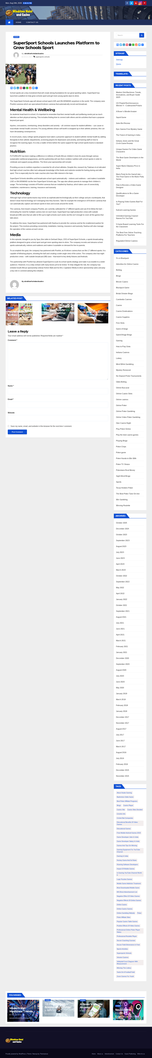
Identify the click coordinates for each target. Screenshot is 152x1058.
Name (11, 386)
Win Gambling (122, 500)
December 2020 (122, 658)
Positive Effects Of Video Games (128, 926)
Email (11, 399)
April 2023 (120, 564)
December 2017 (122, 717)
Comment (12, 340)
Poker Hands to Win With (126, 458)
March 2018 (121, 699)
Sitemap (119, 60)
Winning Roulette (123, 505)
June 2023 (120, 558)
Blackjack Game (122, 288)
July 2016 (120, 758)
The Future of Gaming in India (128, 135)
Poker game (121, 452)
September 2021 (123, 611)
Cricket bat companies (125, 818)
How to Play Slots (123, 346)
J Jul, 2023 (13, 318)
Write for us (141, 1054)
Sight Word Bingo (123, 476)
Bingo (118, 276)
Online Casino (122, 904)
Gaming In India (122, 856)
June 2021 (120, 629)
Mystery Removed (123, 370)
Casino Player (128, 805)
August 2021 (121, 617)
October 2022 (121, 576)
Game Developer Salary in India (128, 841)
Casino (119, 305)
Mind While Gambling (125, 364)
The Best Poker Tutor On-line (128, 494)
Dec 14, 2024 (52, 1010)
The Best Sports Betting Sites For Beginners (55, 313)
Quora (118, 64)
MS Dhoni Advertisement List (127, 892)
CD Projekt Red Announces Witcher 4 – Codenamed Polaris (58, 1008)
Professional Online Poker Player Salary (128, 931)
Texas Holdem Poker (124, 488)
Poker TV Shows (123, 464)
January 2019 (121, 694)
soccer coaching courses (126, 940)
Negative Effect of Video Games (128, 896)
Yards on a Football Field (126, 972)
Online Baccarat (122, 388)
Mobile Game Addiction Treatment (129, 883)
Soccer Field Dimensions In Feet (128, 945)
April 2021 (120, 635)
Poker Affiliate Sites (123, 917)
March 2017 (121, 747)
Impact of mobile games (125, 869)
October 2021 (121, 605)
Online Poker (121, 405)
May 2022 (120, 588)
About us (100, 1054)
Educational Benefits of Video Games (127, 823)
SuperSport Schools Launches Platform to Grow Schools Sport (56, 45)
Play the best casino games (127, 435)
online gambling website (126, 913)
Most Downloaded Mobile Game (128, 888)
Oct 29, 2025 (16, 1015)
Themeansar (44, 1054)
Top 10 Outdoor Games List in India (20, 313)
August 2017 (121, 729)
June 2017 (120, 741)
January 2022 (121, 599)
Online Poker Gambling (125, 411)
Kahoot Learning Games (126, 210)
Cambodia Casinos (124, 299)
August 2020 (121, 670)
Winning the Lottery (124, 968)
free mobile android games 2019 (129, 833)
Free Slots (120, 323)
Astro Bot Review (123, 123)
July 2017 (120, 735)
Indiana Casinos (122, 352)
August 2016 (121, 752)
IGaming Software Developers (127, 864)
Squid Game (121, 117)
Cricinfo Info (121, 814)
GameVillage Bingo (124, 335)
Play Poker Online (123, 429)
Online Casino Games (124, 909)
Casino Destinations (124, 311)
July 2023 (120, 552)
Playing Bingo (122, 441)
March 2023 (121, 570)
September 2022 (123, 582)
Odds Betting (121, 382)
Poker (139, 913)
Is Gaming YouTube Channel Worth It (129, 874)
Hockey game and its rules (127, 860)
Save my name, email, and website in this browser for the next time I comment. (41, 426)
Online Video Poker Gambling (128, 417)
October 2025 (121, 523)
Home (18, 22)
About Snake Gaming (124, 793)
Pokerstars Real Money (125, 470)
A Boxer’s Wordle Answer (126, 111)
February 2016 (122, 764)
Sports (16, 37)
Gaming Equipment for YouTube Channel (128, 851)
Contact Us (32, 22)
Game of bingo (122, 329)
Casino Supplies (123, 317)
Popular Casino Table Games (127, 921)
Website (11, 413)
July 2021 (120, 623)
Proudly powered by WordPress (16, 1054)
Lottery (119, 358)
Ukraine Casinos (122, 957)
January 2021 (121, 652)
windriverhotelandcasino (34, 54)
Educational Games (124, 828)
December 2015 (122, 770)
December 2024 (122, 529)
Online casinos (122, 399)
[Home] (9, 22)
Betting (119, 270)
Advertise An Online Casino (127, 264)
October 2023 (121, 535)
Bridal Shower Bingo (124, 293)
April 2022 (120, 593)
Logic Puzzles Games (124, 879)
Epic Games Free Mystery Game (129, 129)
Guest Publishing (130, 1054)
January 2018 (121, 711)
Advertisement (109, 1054)
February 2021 (122, 646)
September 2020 (123, 664)
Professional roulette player (127, 936)
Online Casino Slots (124, 394)
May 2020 (120, 688)
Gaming (119, 341)
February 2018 (122, 705)
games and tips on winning (127, 845)
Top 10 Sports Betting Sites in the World (94, 313)
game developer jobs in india (127, 837)
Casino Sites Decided (134, 809)
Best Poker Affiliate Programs (127, 801)
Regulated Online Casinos (127, 241)
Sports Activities (122, 949)
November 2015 (122, 776)
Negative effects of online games (129, 900)
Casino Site (121, 809)
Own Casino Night (123, 423)
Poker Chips (121, 447)
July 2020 (120, 676)
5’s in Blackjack (122, 258)
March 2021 (121, 641)
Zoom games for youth (125, 976)
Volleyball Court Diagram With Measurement (127, 963)
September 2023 (123, 540)
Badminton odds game (125, 797)
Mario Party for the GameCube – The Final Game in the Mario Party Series (130, 176)
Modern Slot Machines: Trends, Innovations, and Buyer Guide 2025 (128, 94)
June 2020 (120, 682)
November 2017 (122, 723)
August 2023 (121, 546)
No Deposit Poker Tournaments (128, 376)
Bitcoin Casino (122, 282)
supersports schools (42, 57)
